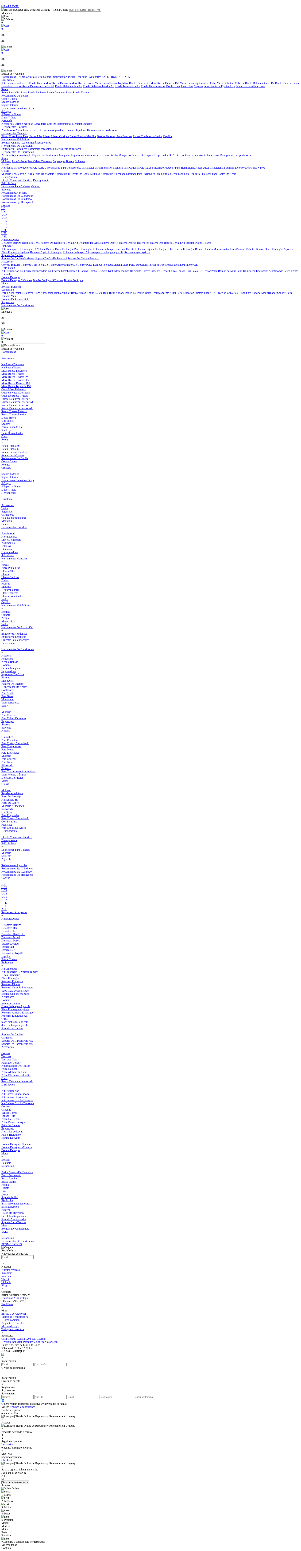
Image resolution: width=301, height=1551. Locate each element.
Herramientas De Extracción (17, 145)
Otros (261, 86)
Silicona (69, 161)
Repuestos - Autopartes (89, 76)
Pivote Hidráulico (11, 1134)
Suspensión (7, 289)
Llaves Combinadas (144, 136)
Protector (169, 167)
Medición (77, 123)
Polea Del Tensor (47, 264)
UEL (4, 233)
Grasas (5, 170)
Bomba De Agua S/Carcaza (48, 280)
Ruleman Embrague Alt (76, 252)
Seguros (198, 86)
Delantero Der (30, 242)
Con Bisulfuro (192, 173)
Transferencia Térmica (222, 167)
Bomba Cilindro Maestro (208, 249)
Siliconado (158, 167)
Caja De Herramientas (59, 123)
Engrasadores (78, 155)
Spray (4, 158)
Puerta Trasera (203, 242)
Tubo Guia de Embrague (180, 249)
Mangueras (125, 155)
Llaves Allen (36, 136)
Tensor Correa (169, 270)
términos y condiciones (22, 1406)
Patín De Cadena (246, 270)
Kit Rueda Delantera (12, 83)
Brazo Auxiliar (62, 292)
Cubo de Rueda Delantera (249, 83)
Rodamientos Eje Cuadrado (16, 198)
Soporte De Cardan (12, 255)
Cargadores (40, 123)
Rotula (90, 292)
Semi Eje (230, 86)
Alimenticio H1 (63, 173)
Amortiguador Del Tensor (71, 264)
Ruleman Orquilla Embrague (151, 249)
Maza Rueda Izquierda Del (194, 83)
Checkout (6, 1460)
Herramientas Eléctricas (14, 126)
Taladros (70, 130)
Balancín (16, 286)
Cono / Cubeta (9, 98)
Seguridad (27, 123)
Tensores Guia (29, 264)
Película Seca (8, 183)
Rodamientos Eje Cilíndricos (17, 195)
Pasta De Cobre (81, 173)
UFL (4, 230)
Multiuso (6, 161)
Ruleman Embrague (104, 249)
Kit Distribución (10, 270)
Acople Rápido (31, 155)
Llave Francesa (123, 136)
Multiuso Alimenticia (101, 173)
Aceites (5, 164)
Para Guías (145, 167)
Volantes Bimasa (255, 249)
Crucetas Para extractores (67, 148)
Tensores (15, 264)
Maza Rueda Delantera (58, 83)
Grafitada (131, 173)
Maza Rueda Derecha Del (164, 83)
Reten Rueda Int (30, 92)
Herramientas (44, 76)
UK (3, 211)
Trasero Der (156, 242)
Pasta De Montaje (44, 173)
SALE (106, 76)
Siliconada (119, 173)
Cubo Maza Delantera (222, 83)
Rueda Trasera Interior (153, 86)
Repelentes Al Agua (23, 173)
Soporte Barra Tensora (13, 1222)
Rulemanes (7, 79)
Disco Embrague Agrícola (279, 249)
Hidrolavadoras (95, 130)
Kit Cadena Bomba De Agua (91, 270)
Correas (5, 205)
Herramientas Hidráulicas (15, 139)
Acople (25, 142)
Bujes (112, 292)
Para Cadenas (19, 161)
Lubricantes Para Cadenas (15, 186)
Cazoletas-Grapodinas (239, 292)
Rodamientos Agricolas (14, 192)
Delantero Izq (45, 242)
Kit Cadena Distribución (61, 270)
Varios (17, 123)
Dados (73, 136)
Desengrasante (9, 177)
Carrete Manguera (60, 155)
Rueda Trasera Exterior (127, 86)
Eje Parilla (138, 292)
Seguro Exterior (10, 101)
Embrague (7, 245)
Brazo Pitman (78, 292)
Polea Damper (94, 264)
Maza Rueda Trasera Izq (108, 83)
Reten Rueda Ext (10, 92)
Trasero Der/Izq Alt (174, 242)
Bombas (5, 142)
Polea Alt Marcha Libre (115, 264)
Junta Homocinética (247, 86)
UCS (4, 220)
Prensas (81, 136)
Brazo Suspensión (43, 292)
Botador (5, 286)
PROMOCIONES (120, 76)
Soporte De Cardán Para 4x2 (51, 258)
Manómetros (36, 142)
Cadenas (155, 270)
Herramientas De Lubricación (17, 151)
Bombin (240, 249)
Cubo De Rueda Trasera (277, 83)
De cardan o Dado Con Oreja (17, 108)
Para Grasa (213, 155)
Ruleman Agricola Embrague (46, 252)
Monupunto (226, 155)
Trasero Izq (143, 242)
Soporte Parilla (124, 292)
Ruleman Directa (124, 249)
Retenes (21, 76)
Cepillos (167, 136)
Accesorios (7, 123)
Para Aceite (200, 155)
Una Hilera (187, 86)
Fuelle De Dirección (215, 292)
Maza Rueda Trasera (82, 83)
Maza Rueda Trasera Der (136, 83)
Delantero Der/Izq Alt (66, 242)
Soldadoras (111, 130)
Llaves (47, 136)
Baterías (87, 123)
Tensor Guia (184, 270)
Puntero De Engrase (143, 155)
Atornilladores (23, 130)
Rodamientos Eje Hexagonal (17, 202)
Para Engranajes (104, 167)
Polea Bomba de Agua (223, 270)
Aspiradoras (58, 130)
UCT (4, 223)
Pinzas (5, 136)
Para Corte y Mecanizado (46, 167)
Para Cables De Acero (40, 161)
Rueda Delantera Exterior (15, 398)
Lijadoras (81, 130)
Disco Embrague (64, 249)
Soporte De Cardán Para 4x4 (83, 258)
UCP (4, 217)
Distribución (8, 267)
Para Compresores (71, 167)
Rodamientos (9, 76)
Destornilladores (106, 136)
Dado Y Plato (8, 117)
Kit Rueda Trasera (35, 83)
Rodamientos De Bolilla (14, 95)
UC (3, 208)
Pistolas (114, 155)
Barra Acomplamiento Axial (160, 292)
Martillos (91, 136)
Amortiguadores (10, 239)
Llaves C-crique (60, 136)
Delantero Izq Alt (88, 242)
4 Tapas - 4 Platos (11, 114)
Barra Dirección (185, 292)
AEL (4, 236)
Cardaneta (28, 258)
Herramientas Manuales (14, 133)
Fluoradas (205, 173)
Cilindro (15, 142)
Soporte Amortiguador (264, 292)
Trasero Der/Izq (127, 242)
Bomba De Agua (10, 277)
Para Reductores (23, 167)
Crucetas (31, 76)
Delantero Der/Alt (108, 242)
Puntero (199, 292)
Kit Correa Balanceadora (33, 270)
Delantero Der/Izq (11, 242)
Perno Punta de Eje (214, 86)
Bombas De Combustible (15, 299)
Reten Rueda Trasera (77, 92)
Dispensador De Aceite (167, 155)
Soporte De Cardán (12, 258)
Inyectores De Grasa (97, 155)
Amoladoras (8, 130)
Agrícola (70, 76)
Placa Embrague (83, 249)
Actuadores (229, 249)
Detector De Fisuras (246, 167)
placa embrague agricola (109, 252)
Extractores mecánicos (40, 148)
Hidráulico (7, 167)
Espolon (190, 242)
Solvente (80, 161)
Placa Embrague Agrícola (15, 252)
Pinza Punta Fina (18, 136)
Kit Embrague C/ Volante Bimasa (36, 249)
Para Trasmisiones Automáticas (192, 167)
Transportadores (242, 155)
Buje (105, 292)
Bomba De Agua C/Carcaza (16, 280)
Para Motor (88, 167)
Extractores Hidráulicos (14, 148)
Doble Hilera (173, 86)
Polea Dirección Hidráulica (144, 264)
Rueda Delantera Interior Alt (98, 86)
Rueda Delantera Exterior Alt (38, 86)
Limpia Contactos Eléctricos (16, 180)
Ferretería (6, 120)
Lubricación (58, 76)
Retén (4, 89)
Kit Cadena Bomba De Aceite (124, 270)
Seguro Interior (9, 105)
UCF (4, 214)
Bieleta (98, 292)
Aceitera (6, 155)
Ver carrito (7, 1444)
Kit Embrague (9, 249)
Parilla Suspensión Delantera (17, 292)
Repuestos (17, 155)
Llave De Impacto (42, 130)
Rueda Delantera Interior (68, 86)
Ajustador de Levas (279, 270)
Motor (4, 283)
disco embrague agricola (137, 252)
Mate (13, 296)
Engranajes (59, 161)
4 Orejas (6, 111)
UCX (4, 227)
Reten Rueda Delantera (52, 92)
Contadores (186, 155)
